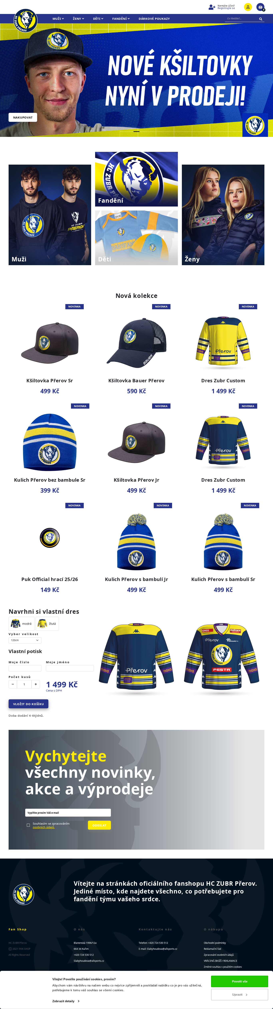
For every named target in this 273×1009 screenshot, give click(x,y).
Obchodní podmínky (215, 943)
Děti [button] (97, 19)
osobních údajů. (44, 827)
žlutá (52, 624)
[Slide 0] (136, 131)
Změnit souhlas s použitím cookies (223, 966)
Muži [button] (57, 19)
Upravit (237, 994)
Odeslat (99, 825)
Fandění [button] (120, 19)
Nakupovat (23, 117)
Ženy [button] (77, 19)
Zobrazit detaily (63, 1001)
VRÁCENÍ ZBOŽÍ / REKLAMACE (220, 961)
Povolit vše (239, 981)
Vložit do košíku (28, 704)
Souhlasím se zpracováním (51, 825)
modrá (26, 624)
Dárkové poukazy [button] (154, 19)
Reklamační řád (212, 949)
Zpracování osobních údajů (219, 955)
